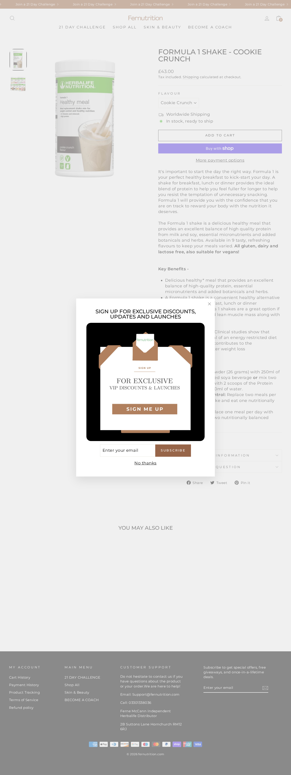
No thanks (145, 463)
